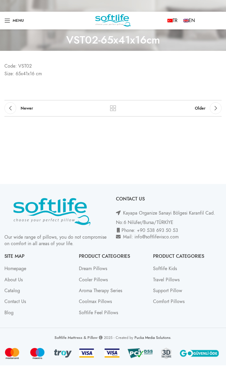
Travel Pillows (166, 280)
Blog (9, 313)
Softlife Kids (165, 268)
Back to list (113, 108)
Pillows (101, 280)
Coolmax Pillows (95, 301)
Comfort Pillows (169, 301)
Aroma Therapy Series (100, 290)
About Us (13, 280)
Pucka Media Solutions (152, 337)
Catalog (12, 290)
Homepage (15, 268)
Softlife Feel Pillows (98, 313)
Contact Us (15, 301)
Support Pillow (167, 290)
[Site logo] (112, 20)
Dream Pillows (93, 268)
